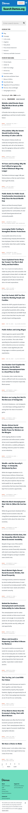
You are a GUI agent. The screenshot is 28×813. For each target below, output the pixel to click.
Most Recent (20, 99)
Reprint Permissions (6, 793)
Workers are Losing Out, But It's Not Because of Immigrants (14, 398)
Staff (3, 787)
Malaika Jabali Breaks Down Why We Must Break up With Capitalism (12, 105)
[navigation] (26, 2)
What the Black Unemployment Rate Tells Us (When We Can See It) (14, 504)
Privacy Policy (5, 791)
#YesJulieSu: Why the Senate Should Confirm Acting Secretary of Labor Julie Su (13, 133)
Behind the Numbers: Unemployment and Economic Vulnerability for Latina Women (13, 605)
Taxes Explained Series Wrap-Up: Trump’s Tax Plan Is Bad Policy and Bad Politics (13, 262)
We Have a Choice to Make (12, 743)
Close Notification (25, 806)
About (3, 784)
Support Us (16, 784)
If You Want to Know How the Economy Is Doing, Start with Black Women (13, 713)
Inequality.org (6, 253)
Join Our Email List (18, 787)
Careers (3, 789)
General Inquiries (6, 798)
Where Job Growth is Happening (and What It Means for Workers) (13, 641)
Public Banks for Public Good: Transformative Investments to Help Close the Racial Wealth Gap (13, 197)
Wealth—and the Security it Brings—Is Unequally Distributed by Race (12, 465)
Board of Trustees (6, 785)
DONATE (21, 3)
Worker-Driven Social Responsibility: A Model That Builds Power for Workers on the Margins (13, 428)
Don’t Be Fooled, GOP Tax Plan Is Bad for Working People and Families (13, 297)
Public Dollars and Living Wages (14, 329)
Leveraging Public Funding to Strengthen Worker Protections (14, 230)
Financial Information (19, 785)
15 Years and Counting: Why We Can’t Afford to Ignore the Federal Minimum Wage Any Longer (14, 167)
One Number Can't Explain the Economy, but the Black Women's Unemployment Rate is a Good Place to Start (13, 368)
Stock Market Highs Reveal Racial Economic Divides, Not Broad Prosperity (13, 572)
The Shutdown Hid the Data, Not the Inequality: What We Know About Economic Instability (14, 537)
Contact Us (4, 796)
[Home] (6, 5)
